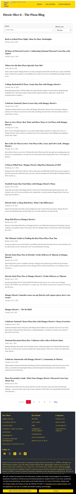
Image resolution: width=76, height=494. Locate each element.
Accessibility (61, 425)
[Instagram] (20, 454)
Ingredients (7, 435)
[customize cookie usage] (52, 487)
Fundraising (37, 434)
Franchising (64, 4)
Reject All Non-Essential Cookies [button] (20, 491)
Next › (56, 402)
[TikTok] (25, 454)
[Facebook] (4, 454)
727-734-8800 (66, 467)
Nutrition (6, 432)
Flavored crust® (9, 422)
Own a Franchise (38, 437)
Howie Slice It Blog (40, 441)
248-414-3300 (48, 464)
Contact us (60, 419)
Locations (50, 4)
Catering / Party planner (12, 429)
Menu (39, 4)
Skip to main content (6, 4)
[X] (10, 454)
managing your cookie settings (56, 484)
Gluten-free (7, 425)
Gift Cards (36, 422)
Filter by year (59, 26)
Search (7, 26)
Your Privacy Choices (61, 430)
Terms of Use (23, 484)
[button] (51, 486)
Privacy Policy (10, 484)
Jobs (33, 425)
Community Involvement (37, 430)
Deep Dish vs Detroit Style (13, 444)
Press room (60, 422)
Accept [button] (56, 491)
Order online (7, 419)
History (35, 419)
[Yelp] (15, 454)
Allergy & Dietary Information (10, 440)
